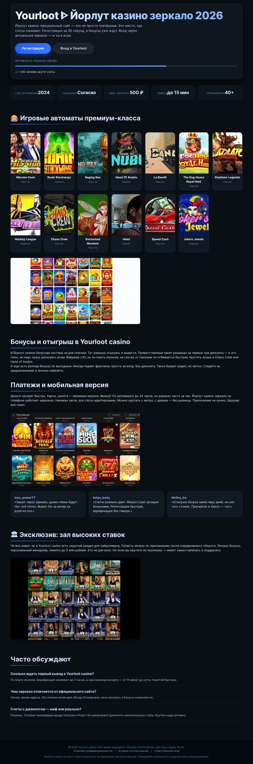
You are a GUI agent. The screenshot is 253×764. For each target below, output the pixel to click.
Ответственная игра (167, 750)
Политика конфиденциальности (92, 750)
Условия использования (133, 750)
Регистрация (33, 48)
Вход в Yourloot (74, 48)
